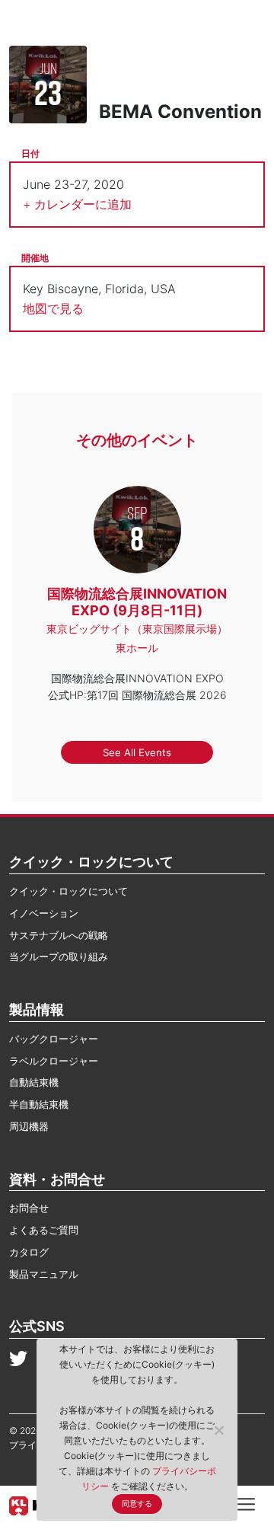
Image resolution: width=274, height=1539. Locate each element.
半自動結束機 (38, 1104)
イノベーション (43, 913)
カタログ (29, 1252)
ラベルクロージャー (53, 1061)
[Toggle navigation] (246, 1503)
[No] (218, 1430)
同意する (137, 1503)
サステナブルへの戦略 (58, 935)
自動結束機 (34, 1082)
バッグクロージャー (53, 1039)
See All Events (137, 752)
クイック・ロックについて (68, 891)
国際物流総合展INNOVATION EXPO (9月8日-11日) (137, 602)
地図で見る (53, 308)
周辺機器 (29, 1126)
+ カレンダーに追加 (77, 204)
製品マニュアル (43, 1274)
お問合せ (29, 1208)
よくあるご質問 (43, 1230)
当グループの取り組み (58, 956)
